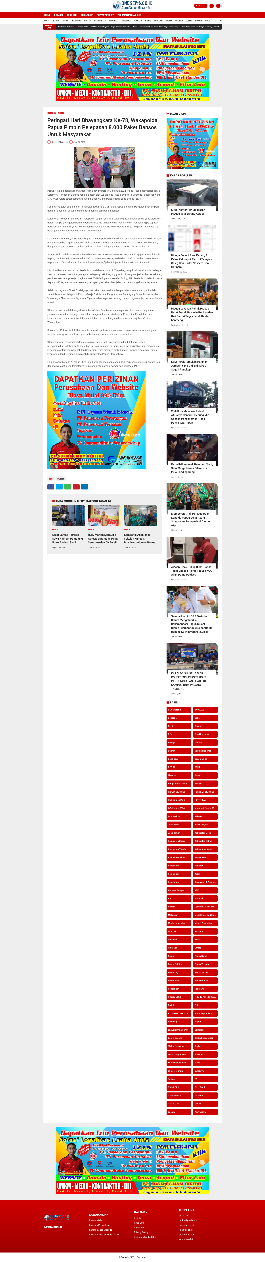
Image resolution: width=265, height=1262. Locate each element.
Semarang (200, 1030)
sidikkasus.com (187, 1234)
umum (198, 1103)
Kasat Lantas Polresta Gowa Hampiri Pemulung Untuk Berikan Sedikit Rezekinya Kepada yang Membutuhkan (67, 538)
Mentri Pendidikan (204, 923)
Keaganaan (173, 865)
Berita (56, 21)
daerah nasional (203, 751)
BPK (170, 734)
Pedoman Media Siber (129, 15)
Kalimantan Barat (203, 849)
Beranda (51, 112)
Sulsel (198, 1062)
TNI (215, 21)
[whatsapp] (67, 486)
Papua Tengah (202, 964)
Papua (171, 956)
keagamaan (200, 857)
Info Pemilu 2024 (176, 808)
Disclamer (139, 1227)
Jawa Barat (173, 824)
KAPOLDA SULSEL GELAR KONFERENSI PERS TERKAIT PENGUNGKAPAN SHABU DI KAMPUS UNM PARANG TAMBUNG (188, 681)
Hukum (198, 783)
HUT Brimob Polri (176, 800)
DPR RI (198, 767)
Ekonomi (158, 21)
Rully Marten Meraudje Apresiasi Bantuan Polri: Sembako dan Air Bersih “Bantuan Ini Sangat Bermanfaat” (103, 538)
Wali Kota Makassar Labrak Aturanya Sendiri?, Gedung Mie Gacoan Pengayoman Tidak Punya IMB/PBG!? (190, 417)
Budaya (198, 21)
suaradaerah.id (186, 1239)
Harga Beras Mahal (177, 783)
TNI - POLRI (173, 1087)
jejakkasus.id (185, 1229)
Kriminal (113, 21)
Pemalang (173, 972)
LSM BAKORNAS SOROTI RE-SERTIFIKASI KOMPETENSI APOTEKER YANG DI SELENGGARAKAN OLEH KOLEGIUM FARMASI (206, 906)
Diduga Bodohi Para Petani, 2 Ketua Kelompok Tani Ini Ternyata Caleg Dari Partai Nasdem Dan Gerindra (191, 261)
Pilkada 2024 (174, 997)
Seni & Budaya (175, 1038)
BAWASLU (199, 709)
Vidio (222, 21)
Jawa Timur (174, 833)
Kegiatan (199, 865)
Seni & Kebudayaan (204, 1038)
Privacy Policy (105, 15)
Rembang (172, 1021)
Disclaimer (87, 15)
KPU (170, 898)
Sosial (189, 21)
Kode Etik (72, 15)
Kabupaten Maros (176, 841)
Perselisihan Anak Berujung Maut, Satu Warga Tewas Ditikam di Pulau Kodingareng (192, 468)
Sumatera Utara (175, 1071)
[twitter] (48, 6)
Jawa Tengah (201, 824)
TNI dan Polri (174, 1095)
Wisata (168, 21)
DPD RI (171, 767)
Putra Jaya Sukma (203, 1013)
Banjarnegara (174, 709)
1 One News (140, 1257)
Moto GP (172, 931)
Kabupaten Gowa (203, 833)
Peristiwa (126, 21)
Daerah (65, 21)
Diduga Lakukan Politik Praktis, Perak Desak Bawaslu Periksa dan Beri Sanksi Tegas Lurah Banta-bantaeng (192, 314)
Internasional (174, 816)
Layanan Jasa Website (100, 1229)
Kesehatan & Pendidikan (206, 882)
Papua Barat (201, 956)
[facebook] (44, 6)
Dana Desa (173, 759)
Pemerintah (100, 21)
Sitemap (200, 6)
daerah (198, 742)
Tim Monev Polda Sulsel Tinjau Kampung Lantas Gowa (164, 27)
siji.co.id (183, 1215)
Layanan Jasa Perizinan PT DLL (105, 1234)
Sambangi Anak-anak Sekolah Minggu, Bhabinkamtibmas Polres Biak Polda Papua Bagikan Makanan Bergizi (140, 538)
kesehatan (173, 882)
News (197, 939)
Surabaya (199, 1071)
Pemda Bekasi (202, 972)
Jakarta (198, 816)
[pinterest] (76, 486)
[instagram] (52, 6)
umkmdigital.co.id (188, 1220)
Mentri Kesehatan (177, 923)
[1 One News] (132, 10)
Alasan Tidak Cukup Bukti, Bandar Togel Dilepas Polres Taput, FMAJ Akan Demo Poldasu (192, 570)
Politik (87, 21)
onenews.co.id (186, 1225)
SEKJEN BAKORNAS (178, 1030)
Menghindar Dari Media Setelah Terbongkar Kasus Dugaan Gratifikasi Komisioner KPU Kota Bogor (206, 915)
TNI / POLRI (200, 1087)
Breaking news (202, 734)
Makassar (173, 915)
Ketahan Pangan (176, 890)
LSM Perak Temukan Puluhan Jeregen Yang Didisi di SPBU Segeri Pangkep (189, 365)
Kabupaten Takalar (177, 849)
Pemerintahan (202, 980)
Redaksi (58, 15)
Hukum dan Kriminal (205, 792)
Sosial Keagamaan (177, 1054)
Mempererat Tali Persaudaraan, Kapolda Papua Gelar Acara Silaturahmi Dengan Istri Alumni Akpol (191, 519)
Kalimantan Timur (177, 857)
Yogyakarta (200, 1112)
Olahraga (172, 947)
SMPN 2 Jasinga (176, 1046)
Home (47, 15)
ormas (198, 947)
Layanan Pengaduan (99, 1225)
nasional (199, 931)
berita (198, 718)
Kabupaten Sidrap (203, 841)
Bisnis (148, 21)
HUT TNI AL (200, 800)
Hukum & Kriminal (177, 792)
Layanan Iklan (96, 1220)
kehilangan (173, 874)
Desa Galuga (201, 759)
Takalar (171, 1079)
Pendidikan (173, 989)
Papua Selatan (175, 964)
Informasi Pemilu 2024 (206, 808)
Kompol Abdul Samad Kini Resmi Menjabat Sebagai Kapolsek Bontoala (65, 27)
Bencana (138, 21)
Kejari (197, 874)
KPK (197, 890)
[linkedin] (84, 486)
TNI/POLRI (173, 1103)
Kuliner (179, 21)
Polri (208, 21)
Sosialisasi (200, 1054)
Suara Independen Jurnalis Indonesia (179, 1062)
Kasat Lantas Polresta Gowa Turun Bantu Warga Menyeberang (117, 27)
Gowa (197, 775)
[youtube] (56, 6)
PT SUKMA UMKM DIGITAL (179, 1013)
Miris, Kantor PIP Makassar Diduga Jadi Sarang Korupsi (188, 211)
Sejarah (198, 1021)
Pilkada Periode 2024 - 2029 (206, 997)
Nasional (76, 21)
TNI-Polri (199, 1095)
